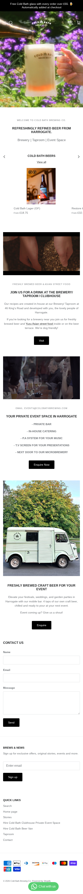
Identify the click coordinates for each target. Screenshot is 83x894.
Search (7, 805)
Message (9, 687)
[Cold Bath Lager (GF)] (41, 186)
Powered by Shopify (41, 881)
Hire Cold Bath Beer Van (18, 828)
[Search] (12, 23)
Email (6, 669)
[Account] (70, 23)
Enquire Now (41, 464)
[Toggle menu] (4, 23)
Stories (7, 817)
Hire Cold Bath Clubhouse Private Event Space (31, 822)
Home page (10, 811)
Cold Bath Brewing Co (20, 881)
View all (41, 162)
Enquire (41, 625)
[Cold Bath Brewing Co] (41, 22)
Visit (41, 340)
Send (11, 722)
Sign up (12, 777)
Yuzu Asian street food (40, 323)
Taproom (8, 834)
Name (6, 652)
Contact (8, 839)
